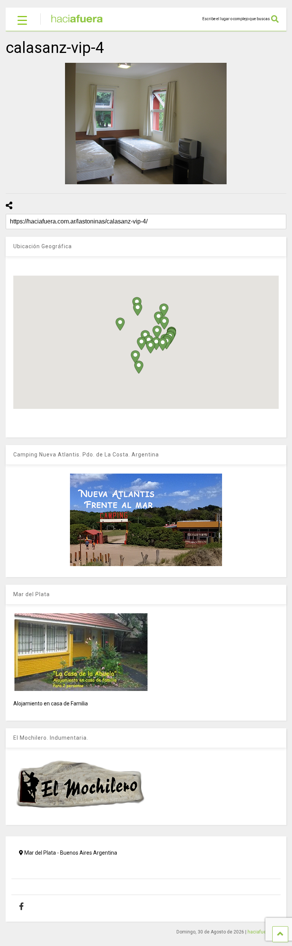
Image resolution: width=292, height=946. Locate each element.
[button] (141, 343)
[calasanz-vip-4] (146, 123)
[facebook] (27, 906)
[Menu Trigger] (22, 20)
